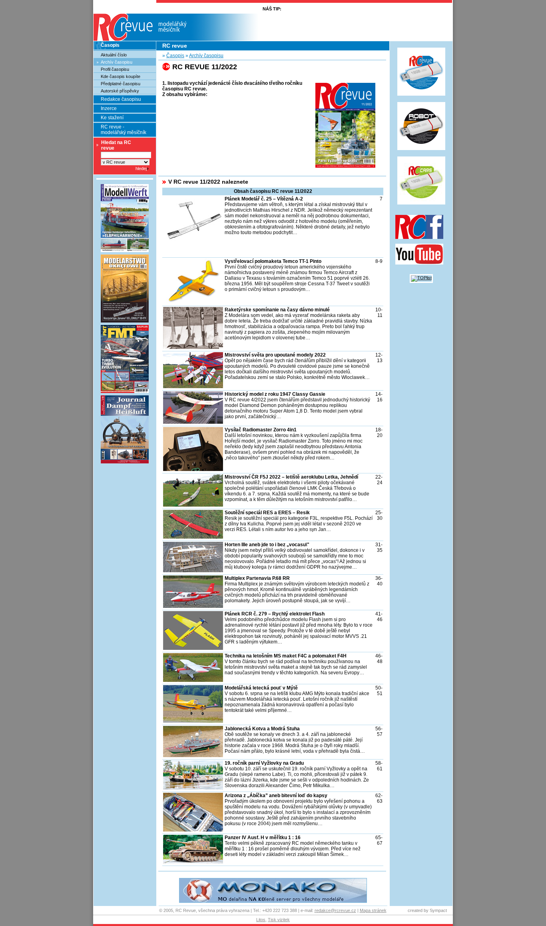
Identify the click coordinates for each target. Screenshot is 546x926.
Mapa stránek (373, 910)
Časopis (110, 45)
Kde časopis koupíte (120, 76)
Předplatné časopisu (120, 83)
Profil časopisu (115, 69)
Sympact (438, 910)
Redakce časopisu (121, 99)
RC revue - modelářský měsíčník (123, 129)
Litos (260, 919)
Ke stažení (112, 117)
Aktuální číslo (114, 54)
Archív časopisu (116, 62)
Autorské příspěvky (120, 90)
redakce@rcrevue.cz (335, 910)
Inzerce (109, 108)
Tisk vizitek (279, 919)
